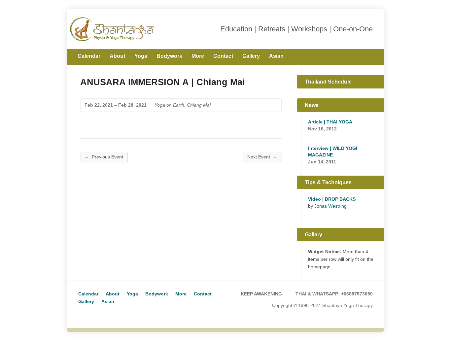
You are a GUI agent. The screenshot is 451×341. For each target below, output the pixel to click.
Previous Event (104, 156)
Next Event (262, 156)
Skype (93, 313)
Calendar (89, 56)
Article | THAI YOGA (330, 121)
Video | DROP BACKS (332, 199)
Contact (223, 56)
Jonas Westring (330, 206)
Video (311, 214)
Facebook (370, 55)
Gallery (251, 56)
